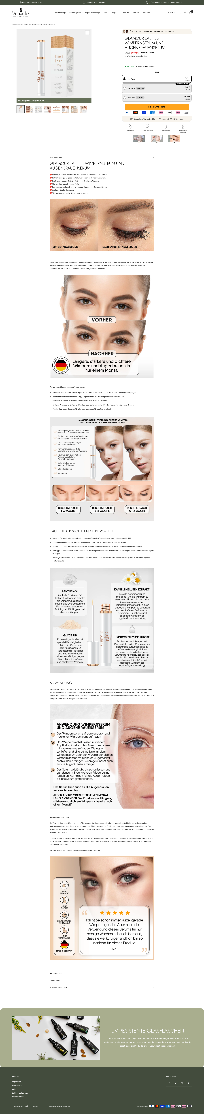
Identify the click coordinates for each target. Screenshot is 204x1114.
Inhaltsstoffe (56, 974)
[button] (156, 79)
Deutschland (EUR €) (21, 1106)
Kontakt (136, 13)
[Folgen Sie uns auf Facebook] (169, 1083)
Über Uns (125, 13)
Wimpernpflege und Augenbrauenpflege (84, 13)
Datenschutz (17, 1085)
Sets (105, 13)
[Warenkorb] (190, 12)
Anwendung (55, 981)
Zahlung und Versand (20, 1093)
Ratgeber (114, 13)
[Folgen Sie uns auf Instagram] (182, 1083)
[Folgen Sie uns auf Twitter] (175, 1083)
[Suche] (180, 13)
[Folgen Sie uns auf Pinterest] (188, 1083)
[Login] (185, 13)
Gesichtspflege (60, 13)
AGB (13, 1089)
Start (14, 24)
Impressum (16, 1082)
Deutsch (170, 13)
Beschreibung (56, 157)
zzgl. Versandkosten (139, 56)
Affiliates (146, 13)
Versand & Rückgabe (59, 988)
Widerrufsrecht (18, 1097)
